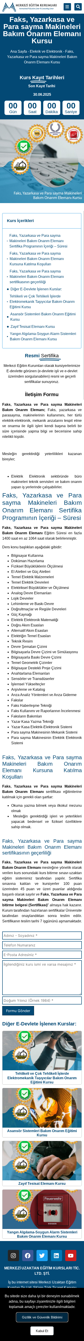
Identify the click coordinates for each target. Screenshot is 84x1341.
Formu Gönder (18, 1010)
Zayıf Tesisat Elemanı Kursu (33, 326)
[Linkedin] (56, 1255)
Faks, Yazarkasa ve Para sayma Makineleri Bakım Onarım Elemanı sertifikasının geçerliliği (37, 276)
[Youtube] (70, 1255)
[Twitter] (42, 1255)
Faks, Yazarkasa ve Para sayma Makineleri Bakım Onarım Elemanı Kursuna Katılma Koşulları (37, 259)
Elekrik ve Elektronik (46, 51)
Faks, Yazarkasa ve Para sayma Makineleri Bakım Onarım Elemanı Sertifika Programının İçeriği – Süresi (38, 241)
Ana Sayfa (18, 51)
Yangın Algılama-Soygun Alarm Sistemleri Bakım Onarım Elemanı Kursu (43, 336)
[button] (78, 6)
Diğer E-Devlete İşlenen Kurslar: (36, 289)
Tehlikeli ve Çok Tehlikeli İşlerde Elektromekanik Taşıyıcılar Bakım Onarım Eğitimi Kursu (42, 301)
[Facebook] (27, 1255)
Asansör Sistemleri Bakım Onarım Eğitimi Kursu (43, 316)
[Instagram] (13, 1255)
